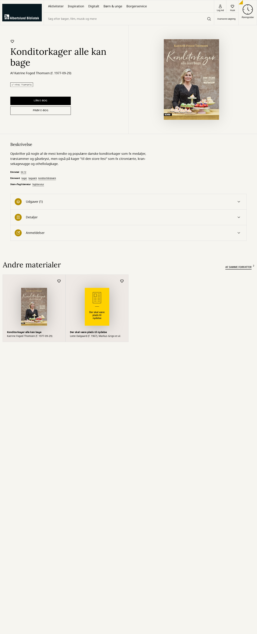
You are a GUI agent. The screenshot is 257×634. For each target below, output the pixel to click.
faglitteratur (38, 184)
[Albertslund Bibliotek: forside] (22, 12)
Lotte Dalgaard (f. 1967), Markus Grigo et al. (95, 336)
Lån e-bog (40, 100)
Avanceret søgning (226, 18)
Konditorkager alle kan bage (24, 332)
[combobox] (129, 19)
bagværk (32, 178)
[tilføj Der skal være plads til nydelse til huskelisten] (122, 281)
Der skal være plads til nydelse (88, 332)
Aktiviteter (56, 6)
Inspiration (76, 6)
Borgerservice (136, 6)
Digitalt (93, 6)
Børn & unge (112, 6)
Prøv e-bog (40, 110)
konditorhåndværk (47, 178)
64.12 (23, 172)
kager (24, 178)
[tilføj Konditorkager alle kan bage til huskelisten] (12, 41)
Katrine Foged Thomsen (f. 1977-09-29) (42, 73)
